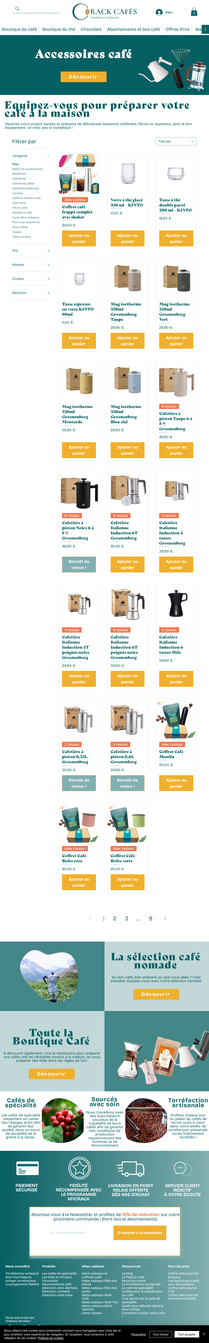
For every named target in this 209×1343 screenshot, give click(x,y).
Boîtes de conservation (27, 169)
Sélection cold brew (57, 1295)
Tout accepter (187, 1334)
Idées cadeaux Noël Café (96, 1297)
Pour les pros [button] (178, 1266)
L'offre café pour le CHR (182, 1289)
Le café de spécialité (137, 1288)
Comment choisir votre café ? (143, 1315)
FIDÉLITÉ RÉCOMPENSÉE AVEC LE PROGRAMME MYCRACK (78, 1192)
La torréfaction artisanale (141, 1284)
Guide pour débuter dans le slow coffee (142, 1307)
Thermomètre (21, 237)
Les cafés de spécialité (59, 1273)
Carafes (17, 193)
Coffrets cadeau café (26, 198)
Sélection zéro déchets (59, 1288)
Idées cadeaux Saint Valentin (97, 1307)
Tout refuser (161, 1334)
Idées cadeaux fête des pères (99, 1289)
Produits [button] (49, 1266)
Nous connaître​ (18, 1266)
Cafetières (19, 178)
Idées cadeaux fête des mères (99, 1282)
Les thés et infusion (57, 1277)
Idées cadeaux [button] (93, 1266)
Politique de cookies (50, 1338)
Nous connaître (134, 1281)
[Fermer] (204, 1334)
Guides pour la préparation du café (142, 1293)
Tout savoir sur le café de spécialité (141, 1300)
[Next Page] (165, 918)
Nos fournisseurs (18, 1277)
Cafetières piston (23, 183)
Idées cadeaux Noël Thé (100, 1302)
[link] (194, 12)
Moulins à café (22, 212)
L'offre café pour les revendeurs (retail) (183, 1297)
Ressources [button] (131, 1266)
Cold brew (19, 203)
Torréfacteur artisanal (22, 1273)
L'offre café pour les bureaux (183, 1275)
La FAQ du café (133, 1277)
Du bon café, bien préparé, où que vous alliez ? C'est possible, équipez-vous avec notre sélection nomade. (156, 979)
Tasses (16, 232)
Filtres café (19, 207)
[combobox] (176, 141)
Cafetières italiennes (25, 188)
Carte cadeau (92, 1313)
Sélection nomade (56, 1291)
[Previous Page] (90, 918)
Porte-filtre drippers (25, 217)
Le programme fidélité (22, 1284)
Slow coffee (20, 227)
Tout (15, 164)
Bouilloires (19, 173)
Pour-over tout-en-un (26, 222)
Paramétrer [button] (138, 1334)
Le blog (127, 1273)
